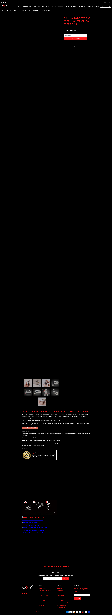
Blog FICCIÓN (42, 600)
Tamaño (65, 32)
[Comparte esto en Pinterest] (71, 46)
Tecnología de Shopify (34, 612)
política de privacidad (61, 605)
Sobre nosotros (42, 588)
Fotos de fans (59, 593)
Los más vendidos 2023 (62, 590)
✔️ (22, 522)
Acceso (105, 2)
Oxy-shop (27, 612)
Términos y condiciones (44, 595)
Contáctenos (59, 588)
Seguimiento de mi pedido (45, 590)
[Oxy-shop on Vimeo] (5, 2)
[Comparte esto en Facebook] (68, 46)
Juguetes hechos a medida (62, 602)
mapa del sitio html (61, 607)
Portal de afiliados (61, 600)
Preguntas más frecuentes (45, 593)
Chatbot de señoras (61, 598)
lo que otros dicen (43, 602)
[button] (56, 6)
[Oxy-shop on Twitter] (1, 2)
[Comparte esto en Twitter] (65, 46)
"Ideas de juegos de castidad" (30, 522)
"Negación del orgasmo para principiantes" (34, 530)
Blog (40, 598)
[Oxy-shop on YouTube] (3, 2)
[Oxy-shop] (4, 6)
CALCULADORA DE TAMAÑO (29, 427)
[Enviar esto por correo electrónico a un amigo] (74, 46)
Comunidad (41, 605)
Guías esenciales (60, 595)
